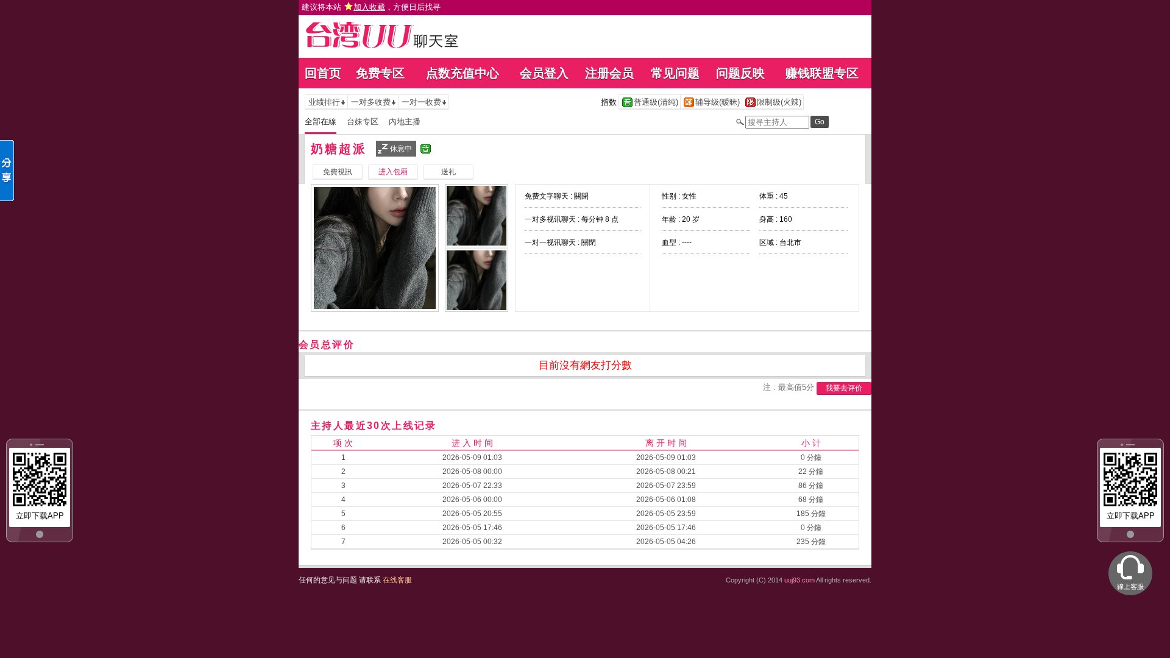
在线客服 (397, 580)
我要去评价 (844, 388)
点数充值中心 (462, 73)
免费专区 (380, 73)
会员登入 (544, 73)
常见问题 (675, 73)
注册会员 (609, 73)
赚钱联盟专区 (822, 73)
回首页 (323, 73)
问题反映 (740, 73)
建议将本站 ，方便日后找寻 (371, 7)
